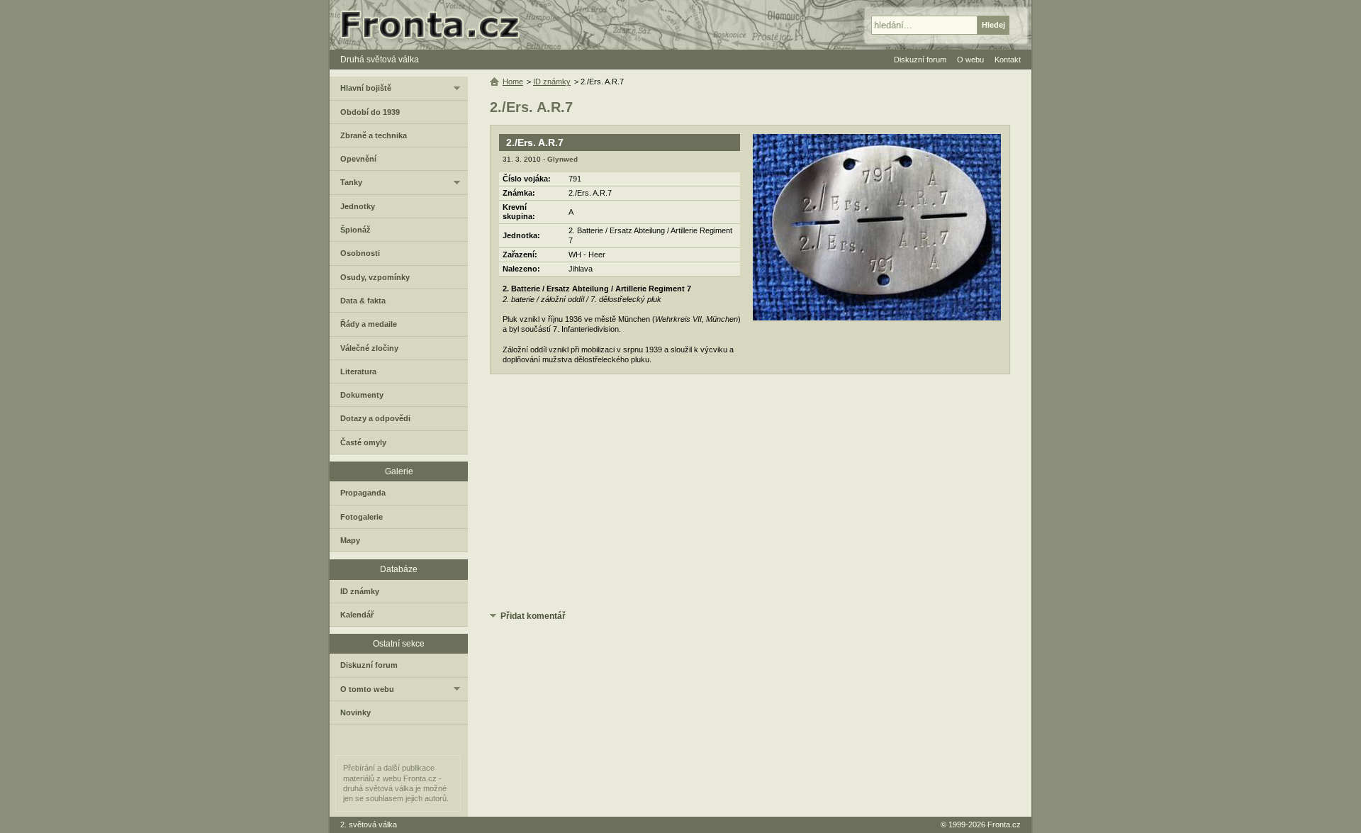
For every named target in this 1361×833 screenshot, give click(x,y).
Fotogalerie (361, 517)
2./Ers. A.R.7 (535, 142)
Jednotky (357, 206)
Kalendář (357, 614)
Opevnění (358, 159)
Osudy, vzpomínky (375, 277)
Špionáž (355, 229)
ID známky (552, 81)
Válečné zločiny (369, 348)
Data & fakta (363, 300)
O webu (970, 59)
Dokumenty (361, 395)
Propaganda (363, 492)
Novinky (355, 712)
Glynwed (562, 159)
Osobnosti (360, 253)
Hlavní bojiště (365, 88)
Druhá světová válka (379, 60)
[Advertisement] (750, 495)
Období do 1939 (370, 112)
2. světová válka (368, 824)
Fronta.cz (1004, 824)
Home (513, 81)
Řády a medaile (368, 324)
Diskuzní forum (369, 665)
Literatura (358, 371)
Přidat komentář (533, 616)
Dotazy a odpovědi (375, 418)
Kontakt (1008, 59)
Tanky (351, 182)
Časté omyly (363, 442)
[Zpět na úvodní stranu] (436, 25)
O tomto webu (367, 689)
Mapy (350, 540)
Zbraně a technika (373, 135)
